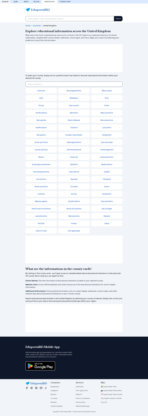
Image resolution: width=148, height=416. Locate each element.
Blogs (36, 1)
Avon (107, 98)
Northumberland (74, 149)
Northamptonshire (41, 172)
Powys (74, 223)
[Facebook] (26, 387)
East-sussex (74, 105)
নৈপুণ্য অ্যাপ (104, 402)
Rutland (107, 216)
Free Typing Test (82, 390)
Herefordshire (74, 201)
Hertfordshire (41, 113)
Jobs (16, 1)
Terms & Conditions (83, 398)
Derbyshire (106, 135)
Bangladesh (55, 387)
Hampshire (106, 194)
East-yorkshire (107, 201)
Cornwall (74, 186)
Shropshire (41, 135)
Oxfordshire (74, 172)
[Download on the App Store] (40, 365)
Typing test (65, 1)
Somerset (74, 157)
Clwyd (106, 223)
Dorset (74, 194)
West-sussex (107, 90)
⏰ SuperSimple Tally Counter (111, 394)
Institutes (49, 1)
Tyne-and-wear (107, 142)
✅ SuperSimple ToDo (108, 387)
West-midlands (74, 120)
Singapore (54, 390)
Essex (107, 105)
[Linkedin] (36, 387)
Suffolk (107, 172)
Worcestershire (106, 120)
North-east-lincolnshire (41, 208)
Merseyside (41, 120)
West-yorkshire (107, 113)
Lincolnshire (41, 179)
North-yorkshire (41, 186)
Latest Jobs (80, 387)
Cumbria (41, 194)
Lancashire (106, 127)
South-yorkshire (41, 142)
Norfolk (41, 223)
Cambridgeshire (106, 149)
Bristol (41, 157)
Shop (26, 1)
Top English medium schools (111, 398)
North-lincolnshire (74, 208)
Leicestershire (41, 216)
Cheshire (74, 127)
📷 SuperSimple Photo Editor (111, 390)
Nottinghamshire (74, 142)
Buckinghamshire (74, 90)
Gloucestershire (106, 157)
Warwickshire (74, 216)
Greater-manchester (74, 135)
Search (5, 1)
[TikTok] (46, 387)
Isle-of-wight (107, 208)
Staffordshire (41, 127)
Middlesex (74, 98)
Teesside (73, 179)
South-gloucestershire (41, 164)
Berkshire (74, 113)
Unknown (41, 90)
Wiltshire (74, 164)
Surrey (41, 105)
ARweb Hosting (90, 412)
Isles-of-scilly (41, 231)
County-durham (41, 149)
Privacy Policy (80, 402)
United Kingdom (57, 406)
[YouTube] (41, 387)
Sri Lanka (54, 398)
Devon (106, 186)
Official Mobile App (83, 406)
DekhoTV (79, 394)
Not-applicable (74, 231)
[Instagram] (31, 387)
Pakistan (54, 402)
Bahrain (53, 394)
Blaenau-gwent (41, 201)
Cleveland (107, 179)
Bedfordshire (106, 164)
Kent (41, 98)
